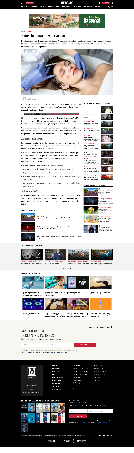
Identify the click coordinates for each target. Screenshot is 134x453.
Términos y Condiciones (36, 352)
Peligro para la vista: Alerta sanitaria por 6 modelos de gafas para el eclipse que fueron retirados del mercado (56, 315)
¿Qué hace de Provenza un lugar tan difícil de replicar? (55, 218)
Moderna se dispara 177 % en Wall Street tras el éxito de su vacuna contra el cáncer (55, 293)
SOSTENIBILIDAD (57, 389)
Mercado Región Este (80, 374)
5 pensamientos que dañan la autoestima (63, 114)
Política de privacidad (48, 435)
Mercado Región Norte (80, 371)
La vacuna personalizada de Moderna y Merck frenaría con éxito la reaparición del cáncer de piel (33, 293)
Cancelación (70, 435)
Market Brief (77, 6)
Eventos (97, 6)
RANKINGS (55, 365)
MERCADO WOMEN (57, 377)
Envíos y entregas (62, 435)
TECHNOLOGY (56, 386)
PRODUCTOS (76, 365)
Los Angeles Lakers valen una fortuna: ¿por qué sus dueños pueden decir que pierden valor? (105, 230)
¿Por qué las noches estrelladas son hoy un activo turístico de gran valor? (105, 202)
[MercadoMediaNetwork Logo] (32, 373)
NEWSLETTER (98, 365)
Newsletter (29, 2)
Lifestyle (42, 6)
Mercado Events (78, 389)
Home (23, 31)
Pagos (55, 435)
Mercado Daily (98, 368)
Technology (88, 6)
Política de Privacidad (59, 352)
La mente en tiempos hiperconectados (73, 293)
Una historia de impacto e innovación (78, 263)
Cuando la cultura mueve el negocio (31, 263)
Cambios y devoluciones (79, 435)
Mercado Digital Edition (80, 368)
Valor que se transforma (90, 108)
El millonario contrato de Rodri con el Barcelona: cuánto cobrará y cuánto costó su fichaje (91, 155)
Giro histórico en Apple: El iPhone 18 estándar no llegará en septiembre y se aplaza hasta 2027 (91, 163)
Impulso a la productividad (91, 130)
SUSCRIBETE (84, 344)
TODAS (54, 392)
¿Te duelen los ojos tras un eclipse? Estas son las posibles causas (100, 293)
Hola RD (75, 386)
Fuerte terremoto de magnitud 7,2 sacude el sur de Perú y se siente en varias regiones (92, 140)
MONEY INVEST (56, 371)
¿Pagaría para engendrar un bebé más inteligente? (105, 210)
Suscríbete (105, 2)
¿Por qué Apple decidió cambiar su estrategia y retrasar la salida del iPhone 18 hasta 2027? (92, 170)
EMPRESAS (55, 368)
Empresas (33, 6)
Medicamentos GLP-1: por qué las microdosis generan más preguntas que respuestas (100, 314)
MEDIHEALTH (56, 383)
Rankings (24, 6)
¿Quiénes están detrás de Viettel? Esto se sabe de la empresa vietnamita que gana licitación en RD (91, 178)
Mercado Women (53, 6)
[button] (63, 268)
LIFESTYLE (55, 374)
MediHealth (66, 6)
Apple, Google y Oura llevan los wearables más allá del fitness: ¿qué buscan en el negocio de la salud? (104, 221)
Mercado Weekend (100, 371)
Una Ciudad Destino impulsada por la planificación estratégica (91, 146)
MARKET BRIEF (56, 380)
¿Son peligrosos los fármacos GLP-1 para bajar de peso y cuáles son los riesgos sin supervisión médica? (78, 314)
